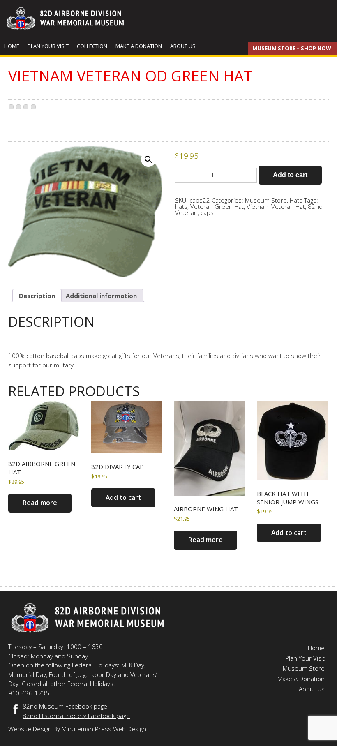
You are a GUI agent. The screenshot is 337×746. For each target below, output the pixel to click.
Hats (296, 200)
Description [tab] (37, 295)
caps (207, 212)
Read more (40, 502)
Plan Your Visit (48, 46)
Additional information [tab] (101, 295)
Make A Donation (138, 46)
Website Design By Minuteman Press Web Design (77, 729)
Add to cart (290, 174)
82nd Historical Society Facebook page (76, 715)
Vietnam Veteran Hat (276, 206)
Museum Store (266, 200)
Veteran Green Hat (217, 206)
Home (11, 46)
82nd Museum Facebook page (65, 706)
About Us (183, 46)
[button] (148, 159)
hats (181, 206)
